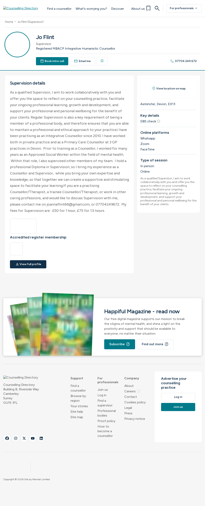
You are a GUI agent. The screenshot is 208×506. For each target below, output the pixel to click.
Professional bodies (107, 413)
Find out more (155, 344)
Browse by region (78, 398)
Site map (76, 417)
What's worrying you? (91, 9)
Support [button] (76, 378)
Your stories (79, 406)
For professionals (184, 8)
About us (138, 9)
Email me (82, 61)
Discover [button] (117, 9)
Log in (102, 395)
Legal (128, 408)
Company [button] (131, 378)
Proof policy (106, 421)
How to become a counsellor (105, 431)
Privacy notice (134, 419)
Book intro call (52, 61)
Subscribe (119, 344)
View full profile (28, 264)
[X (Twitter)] (24, 438)
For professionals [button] (108, 380)
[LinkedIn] (41, 438)
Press (128, 413)
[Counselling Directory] (23, 8)
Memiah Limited (41, 479)
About (129, 386)
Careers (132, 391)
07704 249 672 (183, 61)
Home (9, 22)
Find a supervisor (105, 403)
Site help (76, 412)
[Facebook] (7, 438)
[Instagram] (15, 438)
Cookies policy (135, 402)
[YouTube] (32, 438)
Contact (130, 397)
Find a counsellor (59, 9)
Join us (103, 390)
